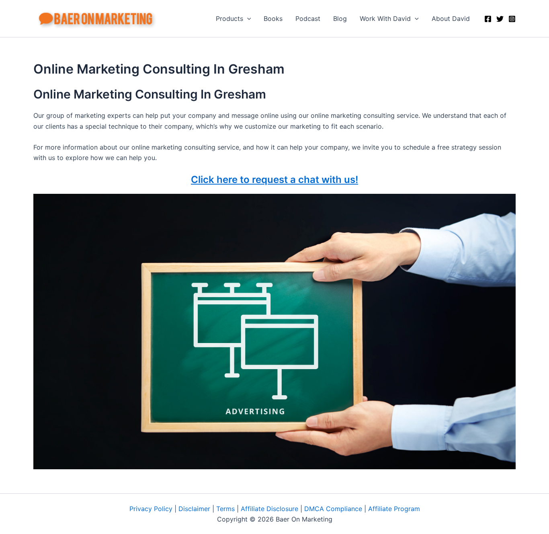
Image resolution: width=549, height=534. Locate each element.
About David (451, 18)
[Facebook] (488, 19)
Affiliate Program (394, 509)
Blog (340, 18)
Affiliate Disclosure (269, 509)
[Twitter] (500, 19)
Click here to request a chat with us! (274, 179)
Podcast (307, 18)
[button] (247, 18)
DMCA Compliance (333, 509)
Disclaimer (194, 509)
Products (229, 18)
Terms (225, 509)
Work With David (385, 18)
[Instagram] (512, 19)
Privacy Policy (150, 509)
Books (273, 18)
